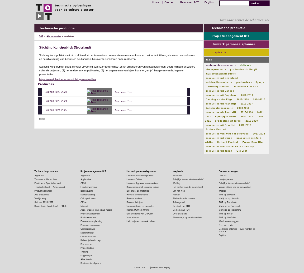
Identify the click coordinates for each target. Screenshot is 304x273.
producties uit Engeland (221, 95)
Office (83, 202)
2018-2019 (247, 95)
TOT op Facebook (228, 202)
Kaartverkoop (87, 233)
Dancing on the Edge (219, 99)
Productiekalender (43, 191)
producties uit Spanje (250, 82)
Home (155, 2)
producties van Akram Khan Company (230, 146)
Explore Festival (216, 129)
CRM (83, 183)
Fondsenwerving (89, 187)
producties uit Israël (228, 121)
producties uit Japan (219, 151)
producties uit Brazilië (220, 125)
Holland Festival (227, 142)
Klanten (176, 195)
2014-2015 (259, 99)
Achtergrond (179, 202)
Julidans (245, 65)
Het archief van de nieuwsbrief (188, 187)
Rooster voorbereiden (137, 195)
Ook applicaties (88, 198)
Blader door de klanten (184, 198)
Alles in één (86, 259)
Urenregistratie (88, 229)
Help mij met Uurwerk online (141, 221)
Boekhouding (87, 191)
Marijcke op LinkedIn (229, 198)
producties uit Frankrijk (221, 104)
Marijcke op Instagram (230, 210)
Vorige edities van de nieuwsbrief (235, 187)
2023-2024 (259, 134)
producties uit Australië (221, 112)
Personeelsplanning (90, 225)
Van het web (179, 191)
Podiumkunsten (88, 217)
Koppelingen (86, 255)
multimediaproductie (219, 82)
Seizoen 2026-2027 (43, 202)
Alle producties (41, 195)
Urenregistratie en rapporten (140, 206)
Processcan (86, 244)
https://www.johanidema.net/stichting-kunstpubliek (67, 79)
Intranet (84, 206)
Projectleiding (87, 248)
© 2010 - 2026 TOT (141, 268)
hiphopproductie (226, 116)
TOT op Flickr (226, 214)
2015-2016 (247, 112)
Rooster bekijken (135, 202)
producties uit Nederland (222, 78)
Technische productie (228, 28)
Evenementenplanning (91, 221)
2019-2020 (252, 121)
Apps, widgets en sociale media (96, 210)
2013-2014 (243, 108)
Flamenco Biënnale (246, 86)
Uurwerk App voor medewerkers (142, 183)
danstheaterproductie (219, 108)
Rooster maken (134, 198)
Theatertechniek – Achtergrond (49, 187)
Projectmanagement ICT (230, 36)
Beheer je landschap (90, 240)
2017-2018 (243, 99)
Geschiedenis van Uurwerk (140, 214)
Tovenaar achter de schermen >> (245, 20)
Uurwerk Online (134, 179)
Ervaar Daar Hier (253, 142)
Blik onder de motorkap (138, 191)
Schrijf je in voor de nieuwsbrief (188, 179)
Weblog (176, 183)
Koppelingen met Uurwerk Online (143, 187)
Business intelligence (91, 263)
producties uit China (219, 138)
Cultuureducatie (88, 236)
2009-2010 (245, 125)
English (209, 2)
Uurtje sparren (226, 179)
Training (84, 252)
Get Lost (242, 151)
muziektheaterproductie (221, 74)
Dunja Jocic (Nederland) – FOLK (50, 206)
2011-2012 (247, 116)
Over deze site (180, 214)
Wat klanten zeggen (228, 221)
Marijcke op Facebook (230, 206)
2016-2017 (247, 104)
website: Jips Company (160, 268)
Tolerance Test (124, 92)
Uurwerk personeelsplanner (233, 44)
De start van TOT (181, 206)
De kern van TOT (181, 210)
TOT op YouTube (227, 217)
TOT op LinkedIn (227, 195)
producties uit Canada (220, 91)
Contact (170, 2)
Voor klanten (133, 217)
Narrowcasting (88, 195)
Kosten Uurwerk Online (138, 210)
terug (42, 118)
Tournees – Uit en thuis (45, 179)
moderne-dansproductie (221, 65)
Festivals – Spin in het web (47, 183)
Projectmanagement (90, 214)
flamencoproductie (217, 86)
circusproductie (216, 69)
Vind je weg (40, 198)
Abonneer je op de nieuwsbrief (187, 217)
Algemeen (39, 175)
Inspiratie (219, 52)
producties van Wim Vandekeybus (227, 134)
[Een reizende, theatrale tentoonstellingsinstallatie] (99, 91)
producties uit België (243, 69)
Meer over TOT (189, 2)
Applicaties (86, 179)
